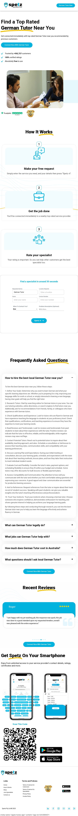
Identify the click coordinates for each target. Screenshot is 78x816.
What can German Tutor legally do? (25, 525)
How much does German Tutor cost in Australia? (32, 548)
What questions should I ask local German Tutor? (33, 559)
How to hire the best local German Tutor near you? (34, 378)
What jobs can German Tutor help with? (27, 536)
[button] (39, 378)
